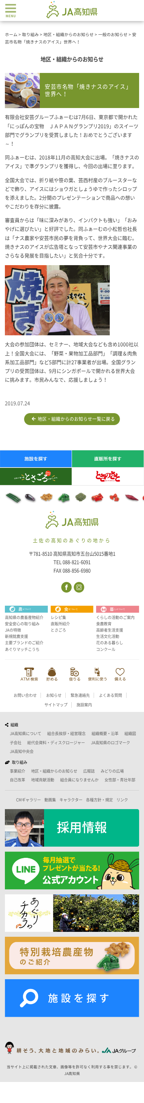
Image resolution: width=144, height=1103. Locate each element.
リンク (122, 800)
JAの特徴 (13, 630)
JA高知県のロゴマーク (110, 743)
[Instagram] (78, 587)
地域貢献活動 (42, 780)
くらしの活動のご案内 (115, 617)
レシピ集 (58, 617)
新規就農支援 (16, 636)
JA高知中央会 (22, 751)
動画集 (50, 800)
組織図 (130, 733)
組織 (13, 725)
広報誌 (89, 771)
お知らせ (54, 695)
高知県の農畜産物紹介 (24, 617)
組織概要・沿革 (105, 733)
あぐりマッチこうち (22, 649)
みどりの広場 (112, 771)
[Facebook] (66, 587)
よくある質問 (110, 695)
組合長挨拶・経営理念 (66, 733)
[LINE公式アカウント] (72, 870)
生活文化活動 (107, 636)
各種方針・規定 (99, 800)
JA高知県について (25, 733)
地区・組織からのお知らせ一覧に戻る (75, 419)
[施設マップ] (72, 998)
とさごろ (58, 630)
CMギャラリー (28, 800)
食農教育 (103, 624)
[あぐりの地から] (72, 913)
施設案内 (84, 705)
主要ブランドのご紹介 (24, 643)
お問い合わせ (25, 695)
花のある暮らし (109, 643)
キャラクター (70, 800)
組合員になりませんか (79, 780)
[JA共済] (120, 674)
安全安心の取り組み (22, 624)
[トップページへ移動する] (72, 521)
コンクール (105, 649)
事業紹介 (17, 771)
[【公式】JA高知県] (72, 9)
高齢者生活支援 (109, 630)
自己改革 (17, 780)
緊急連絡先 (80, 695)
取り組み (18, 762)
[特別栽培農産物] (72, 955)
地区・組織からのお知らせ (54, 771)
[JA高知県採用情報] (72, 828)
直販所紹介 (60, 624)
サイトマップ (55, 705)
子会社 (15, 743)
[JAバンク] (29, 674)
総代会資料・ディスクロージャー (56, 743)
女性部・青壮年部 (120, 780)
